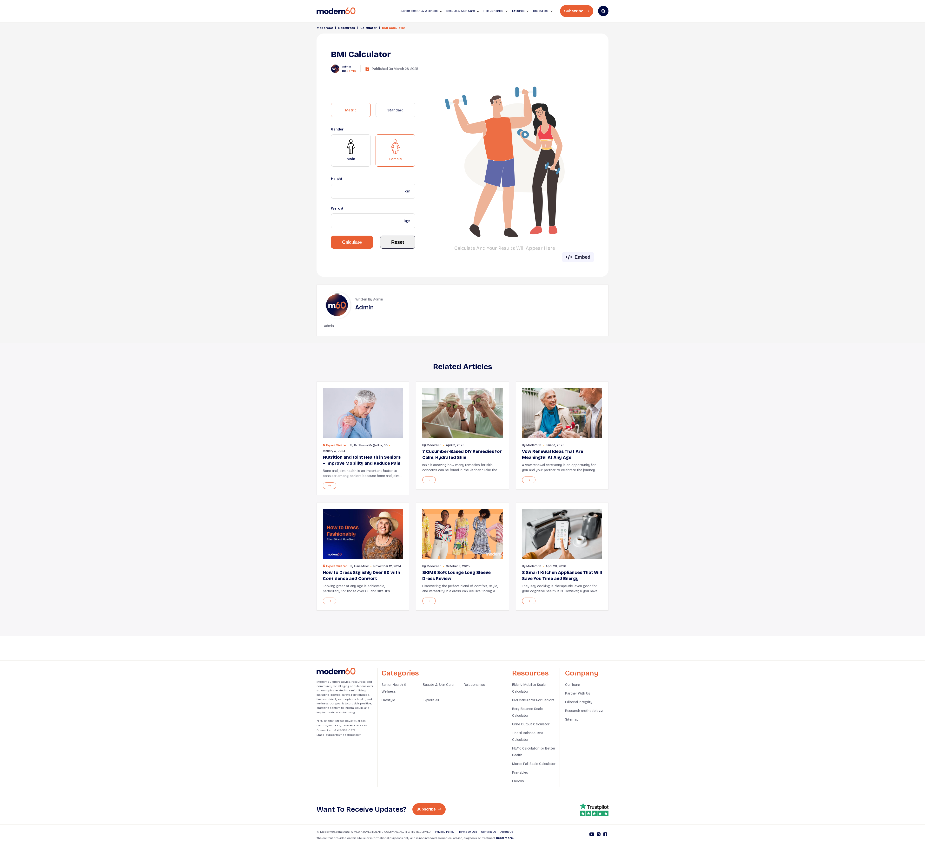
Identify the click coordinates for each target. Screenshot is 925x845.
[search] (603, 11)
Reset (397, 242)
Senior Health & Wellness (394, 688)
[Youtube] (591, 835)
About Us (506, 831)
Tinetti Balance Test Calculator (527, 736)
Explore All (431, 700)
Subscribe (574, 11)
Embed (582, 257)
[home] (336, 10)
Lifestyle (388, 700)
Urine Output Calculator (530, 724)
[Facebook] (605, 835)
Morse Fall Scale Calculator (533, 764)
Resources (346, 28)
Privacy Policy (445, 831)
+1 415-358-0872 (344, 730)
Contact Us (488, 831)
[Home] (336, 671)
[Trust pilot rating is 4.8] (594, 809)
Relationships (474, 685)
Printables (520, 772)
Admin (351, 71)
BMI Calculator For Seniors (533, 700)
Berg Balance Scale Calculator (527, 712)
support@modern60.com (344, 734)
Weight (337, 208)
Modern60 (325, 28)
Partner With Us (577, 693)
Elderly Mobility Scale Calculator (529, 688)
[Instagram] (599, 835)
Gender (337, 129)
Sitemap (571, 719)
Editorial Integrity (578, 702)
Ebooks (518, 781)
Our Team (572, 685)
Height (337, 179)
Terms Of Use (468, 831)
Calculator (368, 28)
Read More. (505, 838)
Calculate (352, 242)
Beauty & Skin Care (438, 685)
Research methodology (584, 711)
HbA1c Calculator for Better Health (533, 751)
